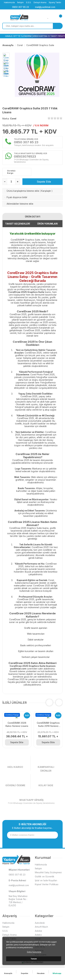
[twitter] (30, 842)
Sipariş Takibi (55, 2)
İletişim (20, 2)
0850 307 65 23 (20, 7)
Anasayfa (7, 45)
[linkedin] (42, 842)
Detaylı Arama (40, 2)
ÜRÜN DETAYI (32, 216)
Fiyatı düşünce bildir (17, 197)
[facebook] (22, 842)
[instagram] (26, 842)
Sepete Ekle (43, 181)
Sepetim (24, 973)
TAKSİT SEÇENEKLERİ (17, 223)
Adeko (38, 934)
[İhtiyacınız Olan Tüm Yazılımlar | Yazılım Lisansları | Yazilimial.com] (25, 17)
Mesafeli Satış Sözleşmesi (48, 872)
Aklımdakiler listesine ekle (20, 203)
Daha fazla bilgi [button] (34, 952)
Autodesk (40, 922)
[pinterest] (38, 842)
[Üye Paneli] (53, 17)
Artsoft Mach (41, 926)
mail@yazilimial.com (44, 7)
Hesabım (40, 973)
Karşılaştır (46, 190)
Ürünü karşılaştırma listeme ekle (23, 190)
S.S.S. (28, 2)
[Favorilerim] (48, 17)
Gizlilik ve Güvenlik (44, 876)
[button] (59, 702)
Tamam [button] (34, 959)
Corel (20, 45)
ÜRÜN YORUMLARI (47, 223)
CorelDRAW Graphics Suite (40, 45)
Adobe (38, 930)
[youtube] (34, 842)
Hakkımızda (9, 2)
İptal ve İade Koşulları (46, 880)
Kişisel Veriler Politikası (46, 884)
